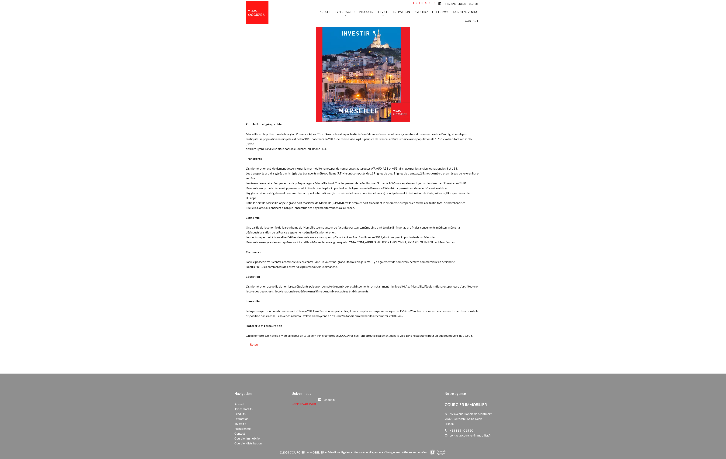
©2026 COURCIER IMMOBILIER (302, 452)
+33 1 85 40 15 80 (424, 3)
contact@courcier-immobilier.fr (470, 435)
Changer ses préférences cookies (405, 452)
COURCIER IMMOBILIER (466, 404)
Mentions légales (339, 452)
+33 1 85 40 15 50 (461, 430)
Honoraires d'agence (367, 452)
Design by (441, 452)
